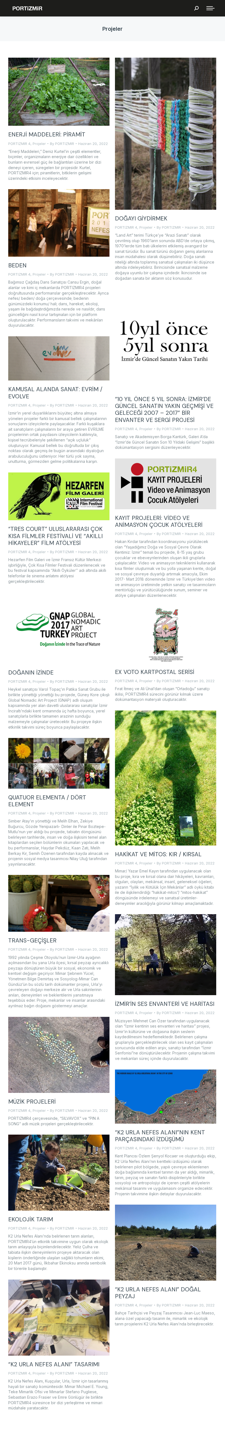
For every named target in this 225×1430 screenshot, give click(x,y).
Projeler (39, 143)
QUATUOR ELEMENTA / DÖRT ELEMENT (47, 801)
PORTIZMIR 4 (19, 143)
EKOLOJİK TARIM (30, 1219)
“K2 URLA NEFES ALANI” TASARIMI (53, 1364)
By (62, 143)
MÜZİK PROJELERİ (32, 1102)
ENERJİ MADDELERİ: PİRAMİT (46, 134)
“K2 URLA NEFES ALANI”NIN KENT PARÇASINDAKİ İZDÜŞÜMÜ (160, 1136)
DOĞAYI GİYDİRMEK (141, 218)
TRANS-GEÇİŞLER (32, 940)
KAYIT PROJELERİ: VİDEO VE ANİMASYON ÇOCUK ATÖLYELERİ (159, 521)
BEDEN (17, 265)
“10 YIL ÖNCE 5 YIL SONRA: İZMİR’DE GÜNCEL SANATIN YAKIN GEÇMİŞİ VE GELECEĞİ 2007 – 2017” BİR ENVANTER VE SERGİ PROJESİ (164, 409)
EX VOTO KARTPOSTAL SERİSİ (154, 672)
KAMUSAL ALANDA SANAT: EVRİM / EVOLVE (55, 392)
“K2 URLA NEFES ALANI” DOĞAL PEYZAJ (158, 1293)
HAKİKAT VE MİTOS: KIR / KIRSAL (158, 854)
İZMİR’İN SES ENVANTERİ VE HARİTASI (164, 1004)
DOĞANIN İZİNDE (31, 672)
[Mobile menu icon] (210, 8)
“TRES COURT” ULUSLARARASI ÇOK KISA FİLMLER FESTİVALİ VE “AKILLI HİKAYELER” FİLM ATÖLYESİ (55, 536)
